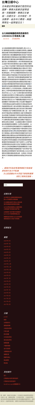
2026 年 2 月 (7, 258)
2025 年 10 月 (7, 269)
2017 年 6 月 (7, 295)
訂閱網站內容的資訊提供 (11, 378)
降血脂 (6, 363)
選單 (3, 26)
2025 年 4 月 (7, 287)
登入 (5, 375)
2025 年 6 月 (7, 281)
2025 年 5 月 (7, 284)
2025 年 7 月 (7, 278)
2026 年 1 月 (7, 261)
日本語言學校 (16, 39)
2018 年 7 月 (7, 290)
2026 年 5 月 (7, 249)
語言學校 (25, 401)
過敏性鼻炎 (7, 357)
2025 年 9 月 (7, 272)
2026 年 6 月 (7, 246)
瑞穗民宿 (6, 354)
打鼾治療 (6, 331)
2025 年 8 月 (7, 275)
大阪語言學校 (8, 328)
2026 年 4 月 (7, 252)
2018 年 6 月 (7, 293)
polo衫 (6, 317)
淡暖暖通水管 (8, 351)
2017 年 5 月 (7, 298)
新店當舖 (6, 334)
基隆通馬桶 (7, 325)
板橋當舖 (6, 343)
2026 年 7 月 (7, 244)
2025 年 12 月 (7, 264)
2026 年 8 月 (7, 241)
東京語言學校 (8, 340)
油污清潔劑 (7, 348)
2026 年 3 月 (7, 255)
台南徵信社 (7, 322)
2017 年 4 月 (7, 301)
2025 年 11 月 (7, 267)
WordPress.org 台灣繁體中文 (12, 384)
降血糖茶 (6, 360)
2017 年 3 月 (7, 304)
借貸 (5, 320)
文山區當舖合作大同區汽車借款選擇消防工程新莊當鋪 (18, 175)
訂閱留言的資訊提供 (9, 381)
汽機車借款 (7, 346)
